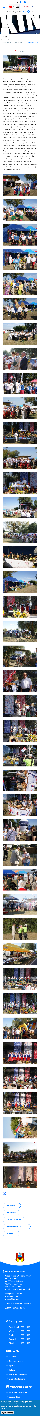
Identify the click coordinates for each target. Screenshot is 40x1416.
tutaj (28, 1404)
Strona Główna (6, 42)
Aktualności (18, 42)
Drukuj (13, 1212)
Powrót (13, 1205)
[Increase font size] (20, 2)
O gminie (12, 1366)
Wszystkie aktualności (16, 1226)
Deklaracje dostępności (18, 1392)
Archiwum (11, 1233)
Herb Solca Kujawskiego (18, 1374)
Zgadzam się (7, 1413)
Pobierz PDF (15, 1219)
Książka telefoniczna (17, 1379)
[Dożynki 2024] (20, 185)
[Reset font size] (17, 2)
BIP (26, 7)
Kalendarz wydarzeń (16, 1361)
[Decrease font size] (13, 2)
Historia (12, 1370)
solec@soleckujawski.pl (20, 1289)
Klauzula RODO (14, 1397)
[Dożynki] (20, 507)
